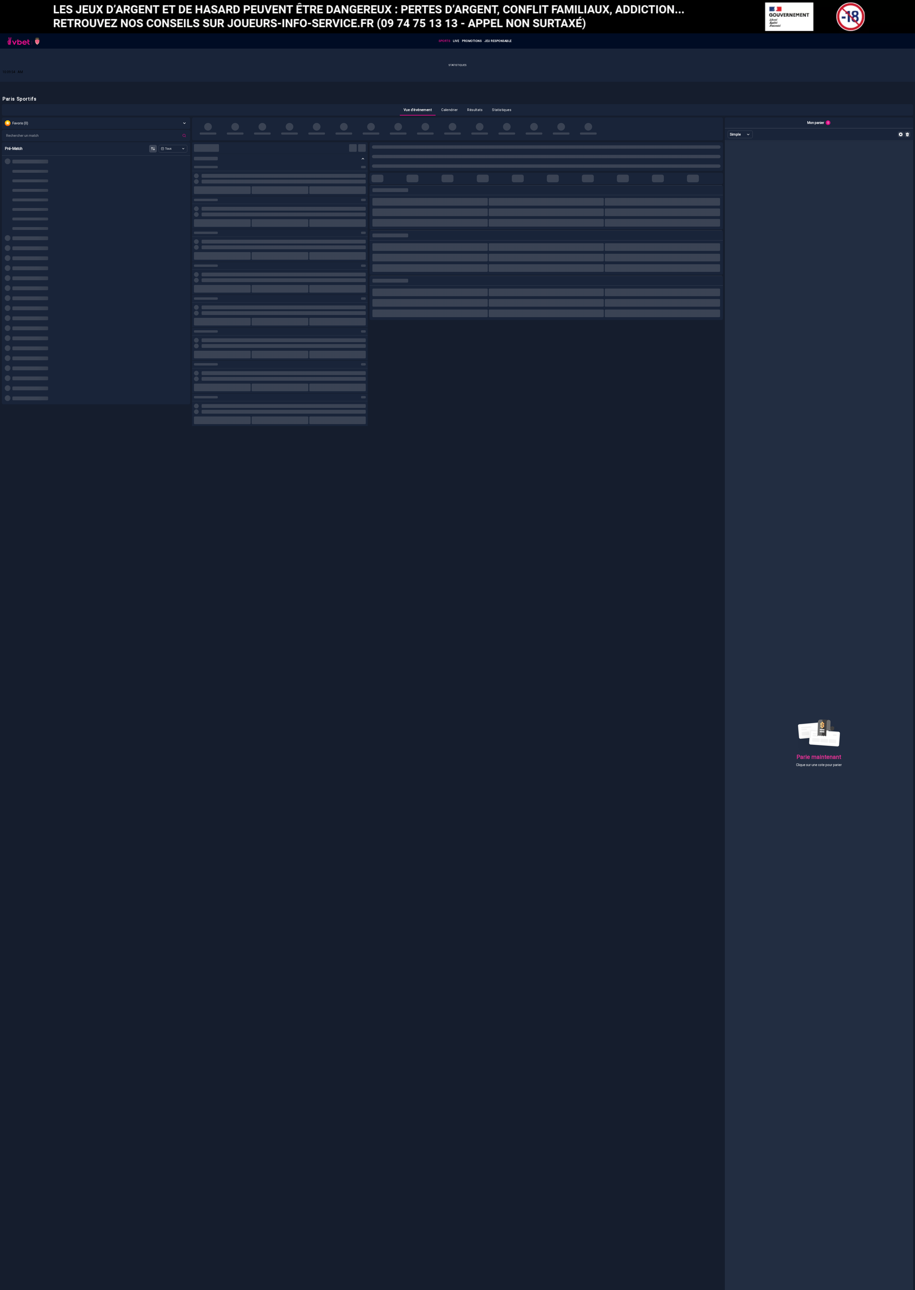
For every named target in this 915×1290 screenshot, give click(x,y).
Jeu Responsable (498, 41)
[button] (418, 110)
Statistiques (457, 65)
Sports (444, 41)
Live (456, 41)
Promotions (472, 41)
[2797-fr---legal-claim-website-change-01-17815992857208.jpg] (457, 16)
